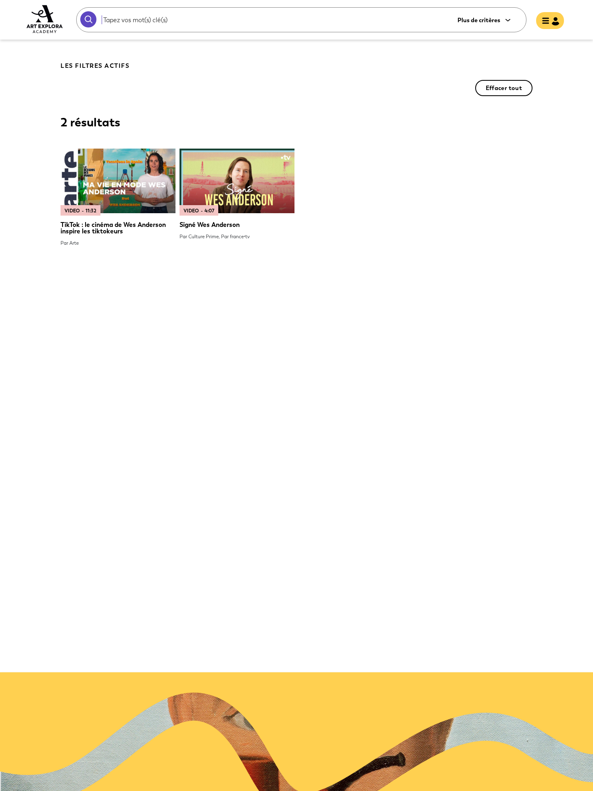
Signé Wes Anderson (210, 225)
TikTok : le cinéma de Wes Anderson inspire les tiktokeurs (113, 228)
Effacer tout (504, 88)
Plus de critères (478, 20)
